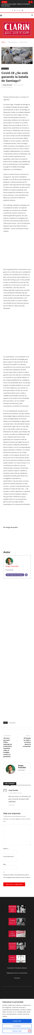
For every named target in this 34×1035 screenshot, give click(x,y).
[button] (29, 2)
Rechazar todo (17, 1031)
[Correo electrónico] (26, 574)
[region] (17, 1017)
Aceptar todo (17, 1021)
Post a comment (7, 87)
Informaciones (12, 42)
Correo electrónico (8, 856)
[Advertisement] (17, 251)
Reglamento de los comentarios (17, 973)
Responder (11, 805)
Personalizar (17, 1026)
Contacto (17, 978)
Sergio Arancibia (7, 85)
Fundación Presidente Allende (17, 968)
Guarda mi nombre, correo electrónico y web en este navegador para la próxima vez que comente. (16, 876)
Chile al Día (23, 42)
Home (3, 42)
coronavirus (12, 722)
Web (4, 864)
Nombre (6, 848)
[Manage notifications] (29, 1030)
